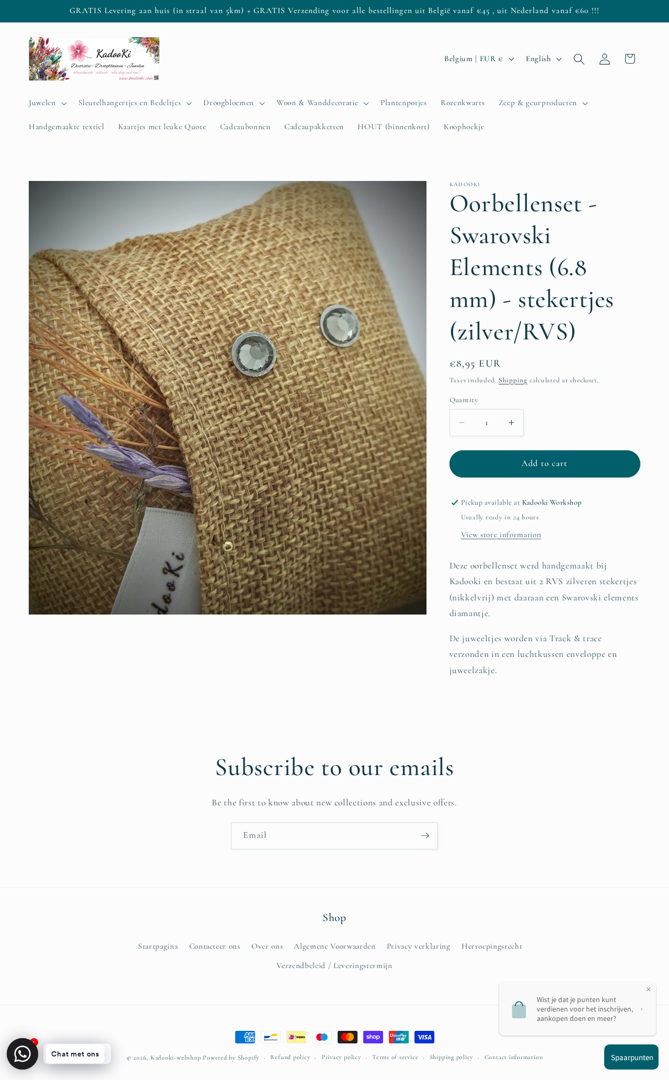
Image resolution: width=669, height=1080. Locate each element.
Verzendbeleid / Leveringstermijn (334, 965)
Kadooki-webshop (176, 1057)
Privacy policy (341, 1057)
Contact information (514, 1057)
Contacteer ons (214, 946)
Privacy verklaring (419, 946)
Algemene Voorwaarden (334, 946)
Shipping (513, 380)
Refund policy (290, 1057)
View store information (501, 534)
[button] (47, 103)
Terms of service (395, 1057)
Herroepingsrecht (492, 946)
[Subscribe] (424, 835)
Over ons (267, 946)
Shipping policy (452, 1057)
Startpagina (158, 946)
